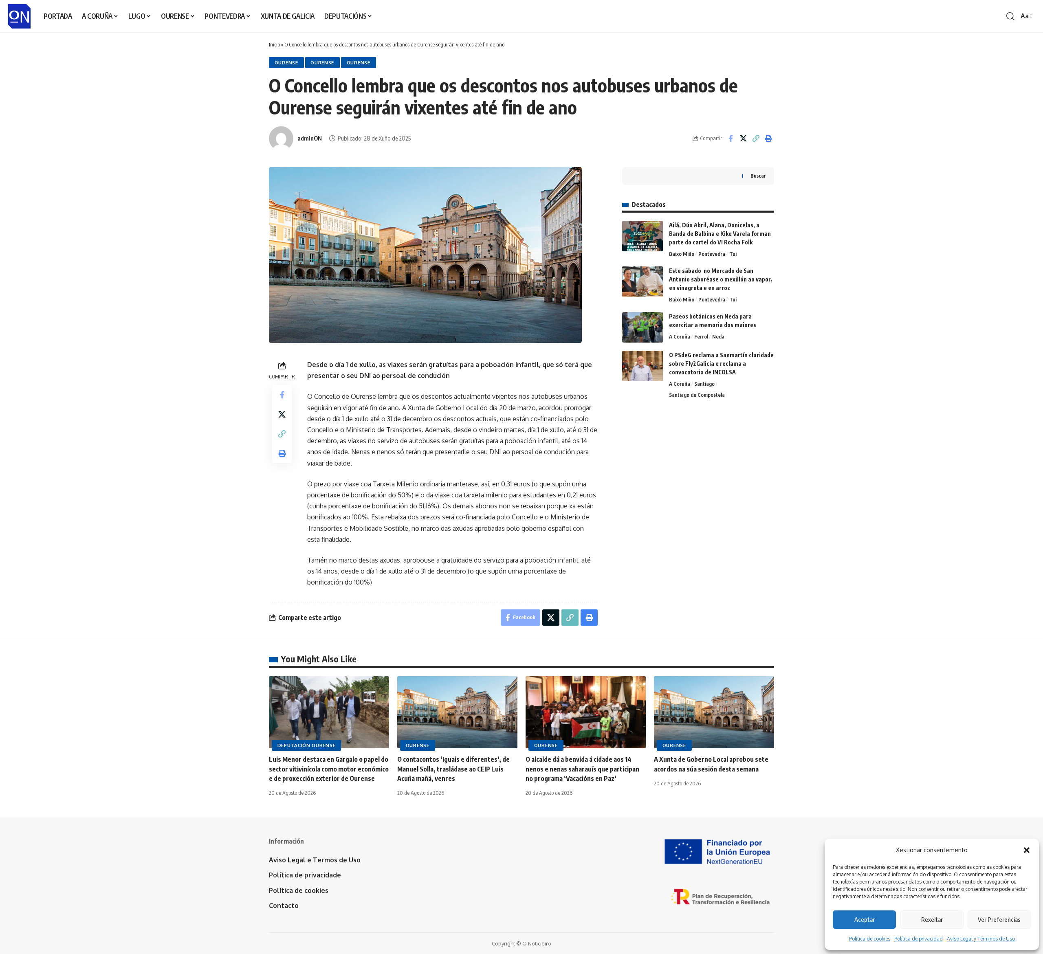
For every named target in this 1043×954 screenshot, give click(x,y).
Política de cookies (869, 939)
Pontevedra (711, 254)
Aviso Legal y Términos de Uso (981, 939)
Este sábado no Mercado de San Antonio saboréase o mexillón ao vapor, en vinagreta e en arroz (720, 279)
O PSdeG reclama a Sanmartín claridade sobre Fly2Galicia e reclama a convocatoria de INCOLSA (721, 364)
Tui (733, 254)
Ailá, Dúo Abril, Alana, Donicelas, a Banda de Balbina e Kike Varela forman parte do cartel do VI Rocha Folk (720, 234)
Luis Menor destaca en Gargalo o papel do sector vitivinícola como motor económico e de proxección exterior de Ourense (329, 768)
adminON (309, 138)
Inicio (274, 44)
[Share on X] (743, 138)
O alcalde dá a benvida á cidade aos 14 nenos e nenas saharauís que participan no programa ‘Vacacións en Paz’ (582, 768)
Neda (718, 336)
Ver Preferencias (999, 919)
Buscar (758, 176)
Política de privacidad (918, 939)
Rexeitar (932, 919)
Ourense (286, 62)
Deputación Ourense (306, 745)
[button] (1027, 850)
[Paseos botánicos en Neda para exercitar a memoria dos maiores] (642, 327)
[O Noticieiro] (19, 16)
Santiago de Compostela (697, 394)
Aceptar (864, 919)
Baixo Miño (681, 254)
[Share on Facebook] (730, 138)
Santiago (704, 383)
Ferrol (701, 336)
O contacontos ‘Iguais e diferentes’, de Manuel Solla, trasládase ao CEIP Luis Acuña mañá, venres (453, 768)
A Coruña (679, 336)
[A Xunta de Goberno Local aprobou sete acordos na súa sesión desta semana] (714, 712)
